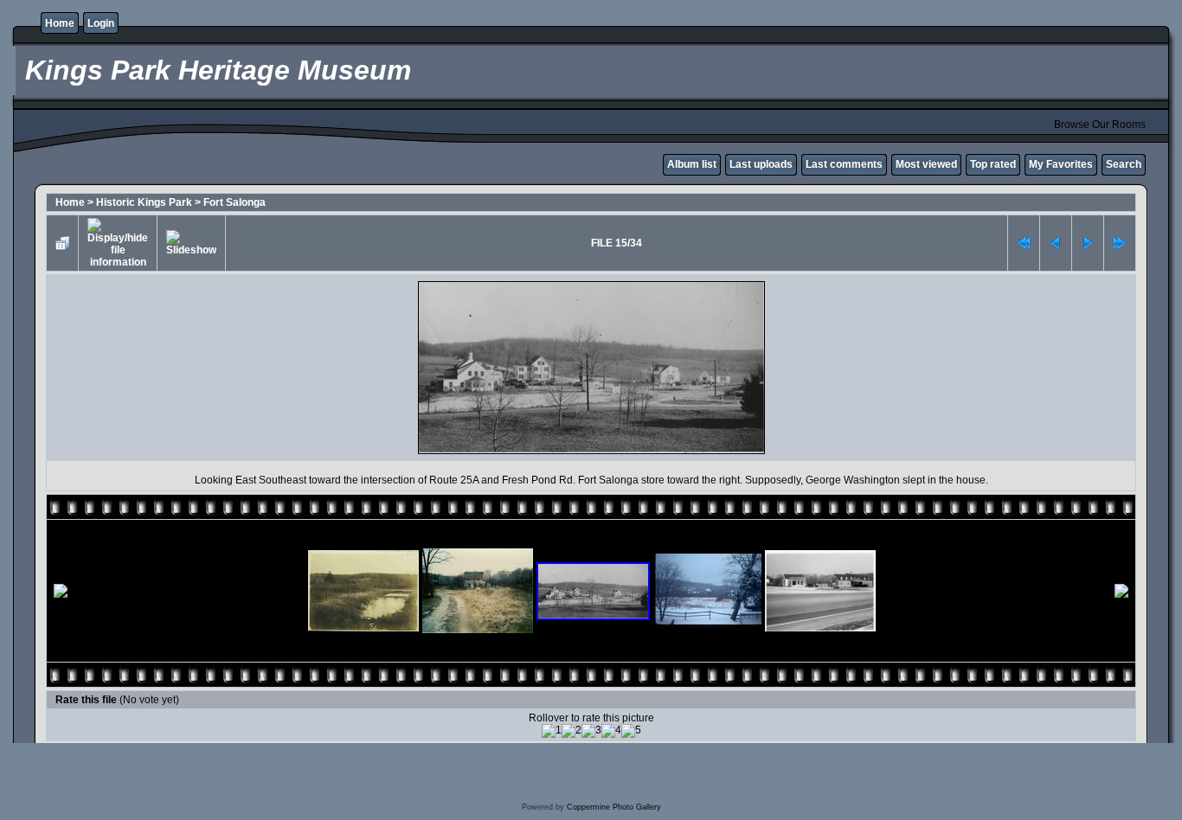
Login (100, 23)
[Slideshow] (191, 243)
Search (1123, 164)
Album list (691, 164)
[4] (611, 731)
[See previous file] (1055, 243)
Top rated (993, 164)
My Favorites (1061, 164)
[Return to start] (1023, 243)
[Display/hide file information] (118, 243)
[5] (631, 731)
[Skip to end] (1119, 243)
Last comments (844, 164)
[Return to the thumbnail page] (62, 243)
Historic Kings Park (144, 202)
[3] (591, 731)
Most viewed (926, 164)
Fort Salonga (234, 202)
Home (59, 23)
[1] (552, 731)
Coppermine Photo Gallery (614, 807)
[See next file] (1087, 243)
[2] (571, 731)
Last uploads (761, 164)
